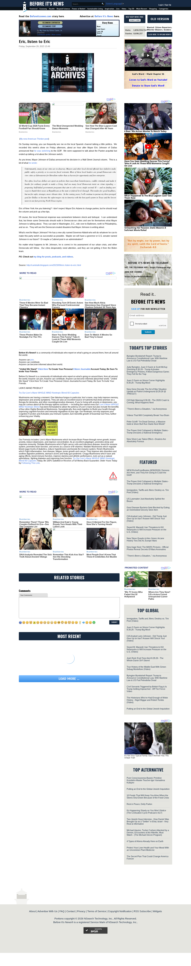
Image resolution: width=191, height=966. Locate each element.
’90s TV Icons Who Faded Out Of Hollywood (133, 594)
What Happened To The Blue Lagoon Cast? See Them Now (148, 196)
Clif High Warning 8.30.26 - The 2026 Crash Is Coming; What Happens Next (148, 401)
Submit (148, 332)
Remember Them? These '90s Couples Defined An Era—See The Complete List (34, 524)
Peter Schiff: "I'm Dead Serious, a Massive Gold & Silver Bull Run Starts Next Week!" (146, 423)
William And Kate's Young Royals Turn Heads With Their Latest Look (67, 524)
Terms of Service (96, 911)
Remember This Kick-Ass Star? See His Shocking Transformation (68, 557)
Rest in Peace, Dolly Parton (139, 804)
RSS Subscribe (142, 911)
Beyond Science (63, 9)
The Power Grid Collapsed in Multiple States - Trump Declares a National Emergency (148, 431)
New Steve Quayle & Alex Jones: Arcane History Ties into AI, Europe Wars (145, 539)
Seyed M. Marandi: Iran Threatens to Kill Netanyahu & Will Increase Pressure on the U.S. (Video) (146, 529)
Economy (43, 9)
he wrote (33, 163)
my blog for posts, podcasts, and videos (53, 257)
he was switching (42, 151)
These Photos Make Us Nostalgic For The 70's (30, 336)
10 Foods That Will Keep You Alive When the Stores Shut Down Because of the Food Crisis (148, 796)
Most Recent (141, 9)
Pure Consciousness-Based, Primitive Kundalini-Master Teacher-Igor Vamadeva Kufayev (146, 780)
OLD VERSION (160, 19)
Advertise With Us (47, 911)
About (32, 911)
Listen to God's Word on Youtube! (148, 79)
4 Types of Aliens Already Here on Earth (145, 841)
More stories (56, 35)
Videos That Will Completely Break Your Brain (148, 415)
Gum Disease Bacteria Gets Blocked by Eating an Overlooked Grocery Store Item (148, 508)
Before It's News (47, 3)
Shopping (153, 9)
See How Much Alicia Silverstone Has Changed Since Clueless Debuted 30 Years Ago (100, 305)
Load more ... (69, 679)
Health (52, 9)
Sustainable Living (95, 9)
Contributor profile (43, 35)
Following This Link (31, 463)
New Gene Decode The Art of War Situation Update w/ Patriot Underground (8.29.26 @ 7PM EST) (147, 391)
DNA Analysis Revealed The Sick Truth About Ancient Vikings (35, 556)
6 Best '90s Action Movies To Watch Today (145, 131)
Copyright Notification (120, 911)
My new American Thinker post (34, 139)
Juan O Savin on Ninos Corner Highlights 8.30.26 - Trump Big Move (146, 381)
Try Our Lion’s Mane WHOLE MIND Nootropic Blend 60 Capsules (49, 393)
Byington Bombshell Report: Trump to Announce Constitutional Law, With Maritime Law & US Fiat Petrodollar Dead (147, 358)
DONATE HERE (135, 20)
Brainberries (24, 300)
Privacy (81, 911)
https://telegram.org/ (160, 267)
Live (118, 9)
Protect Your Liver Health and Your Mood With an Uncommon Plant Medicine (148, 849)
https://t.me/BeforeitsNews (138, 276)
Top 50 (131, 9)
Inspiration (109, 9)
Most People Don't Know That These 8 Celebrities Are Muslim (102, 556)
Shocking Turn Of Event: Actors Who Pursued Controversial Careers (67, 305)
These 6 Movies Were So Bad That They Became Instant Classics (33, 305)
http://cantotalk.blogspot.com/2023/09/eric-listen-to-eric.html (54, 265)
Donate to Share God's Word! (148, 85)
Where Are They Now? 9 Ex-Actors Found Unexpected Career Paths (159, 595)
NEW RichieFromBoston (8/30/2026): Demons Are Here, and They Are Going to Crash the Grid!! (148, 472)
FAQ (61, 911)
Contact (70, 911)
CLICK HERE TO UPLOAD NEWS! (159, 35)
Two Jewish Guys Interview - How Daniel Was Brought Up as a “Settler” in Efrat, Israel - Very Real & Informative (148, 821)
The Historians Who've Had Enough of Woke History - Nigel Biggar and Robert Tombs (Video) (147, 700)
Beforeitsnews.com (40, 16)
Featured (33, 9)
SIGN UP (135, 309)
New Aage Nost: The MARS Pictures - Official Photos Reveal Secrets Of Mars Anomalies (148, 548)
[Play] (148, 55)
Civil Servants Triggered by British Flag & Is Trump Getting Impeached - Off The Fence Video (147, 689)
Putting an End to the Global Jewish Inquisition (148, 709)
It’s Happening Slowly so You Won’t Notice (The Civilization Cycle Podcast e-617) (146, 811)
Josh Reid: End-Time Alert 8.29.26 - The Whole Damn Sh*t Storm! (145, 659)
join (32, 360)
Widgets (157, 911)
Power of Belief (78, 9)
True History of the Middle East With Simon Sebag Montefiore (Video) (146, 668)
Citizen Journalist (81, 369)
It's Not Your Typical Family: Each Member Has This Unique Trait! (146, 756)
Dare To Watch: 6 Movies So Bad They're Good (98, 336)
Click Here (43, 369)
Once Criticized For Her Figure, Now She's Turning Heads (102, 523)
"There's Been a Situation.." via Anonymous (147, 409)
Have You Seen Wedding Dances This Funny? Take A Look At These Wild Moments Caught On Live (66, 338)
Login (160, 5)
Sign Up (168, 5)
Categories (163, 9)
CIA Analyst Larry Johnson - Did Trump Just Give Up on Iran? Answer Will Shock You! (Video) (147, 518)
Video (124, 9)
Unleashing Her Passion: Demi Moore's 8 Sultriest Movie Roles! (145, 229)
